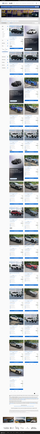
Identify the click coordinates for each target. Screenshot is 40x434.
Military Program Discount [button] (12, 43)
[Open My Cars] (36, 3)
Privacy (20, 432)
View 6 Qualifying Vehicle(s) (13, 101)
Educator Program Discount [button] (12, 42)
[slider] (2, 51)
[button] (31, 220)
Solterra (19, 420)
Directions (8, 432)
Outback (33, 398)
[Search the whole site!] (38, 3)
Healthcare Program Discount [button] (12, 44)
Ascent (23, 398)
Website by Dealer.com (3, 432)
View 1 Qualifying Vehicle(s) (28, 49)
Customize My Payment (16, 48)
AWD (15, 21)
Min (2, 48)
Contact (11, 432)
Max (5, 48)
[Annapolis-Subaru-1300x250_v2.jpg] (20, 13)
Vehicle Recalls (17, 432)
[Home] (5, 3)
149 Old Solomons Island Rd (32, 403)
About (13, 432)
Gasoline (9, 21)
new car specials (24, 399)
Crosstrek (35, 398)
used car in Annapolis (11, 403)
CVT (17, 21)
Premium (6, 21)
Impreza (31, 398)
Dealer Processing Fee (27, 92)
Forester (3, 21)
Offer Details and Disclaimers (13, 179)
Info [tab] (19, 64)
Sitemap (23, 432)
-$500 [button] (22, 44)
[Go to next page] (38, 393)
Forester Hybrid (28, 398)
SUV (12, 21)
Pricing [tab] (13, 64)
